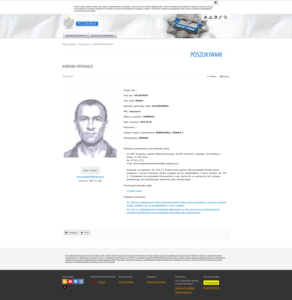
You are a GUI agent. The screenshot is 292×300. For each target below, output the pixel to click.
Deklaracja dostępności (156, 281)
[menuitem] (76, 35)
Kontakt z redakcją (126, 281)
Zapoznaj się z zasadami (185, 287)
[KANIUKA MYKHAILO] (90, 122)
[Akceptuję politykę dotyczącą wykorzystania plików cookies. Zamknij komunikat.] (215, 2)
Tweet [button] (86, 233)
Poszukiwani (84, 44)
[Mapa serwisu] (210, 17)
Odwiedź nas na (70, 281)
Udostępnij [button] (72, 233)
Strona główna (69, 44)
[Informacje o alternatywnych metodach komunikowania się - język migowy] (220, 17)
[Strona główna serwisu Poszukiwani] (205, 17)
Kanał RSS (64, 281)
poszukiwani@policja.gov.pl (90, 176)
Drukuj (225, 76)
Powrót (213, 76)
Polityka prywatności (183, 292)
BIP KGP (102, 282)
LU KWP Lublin (134, 191)
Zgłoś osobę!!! (90, 170)
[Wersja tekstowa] (215, 17)
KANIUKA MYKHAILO (103, 44)
